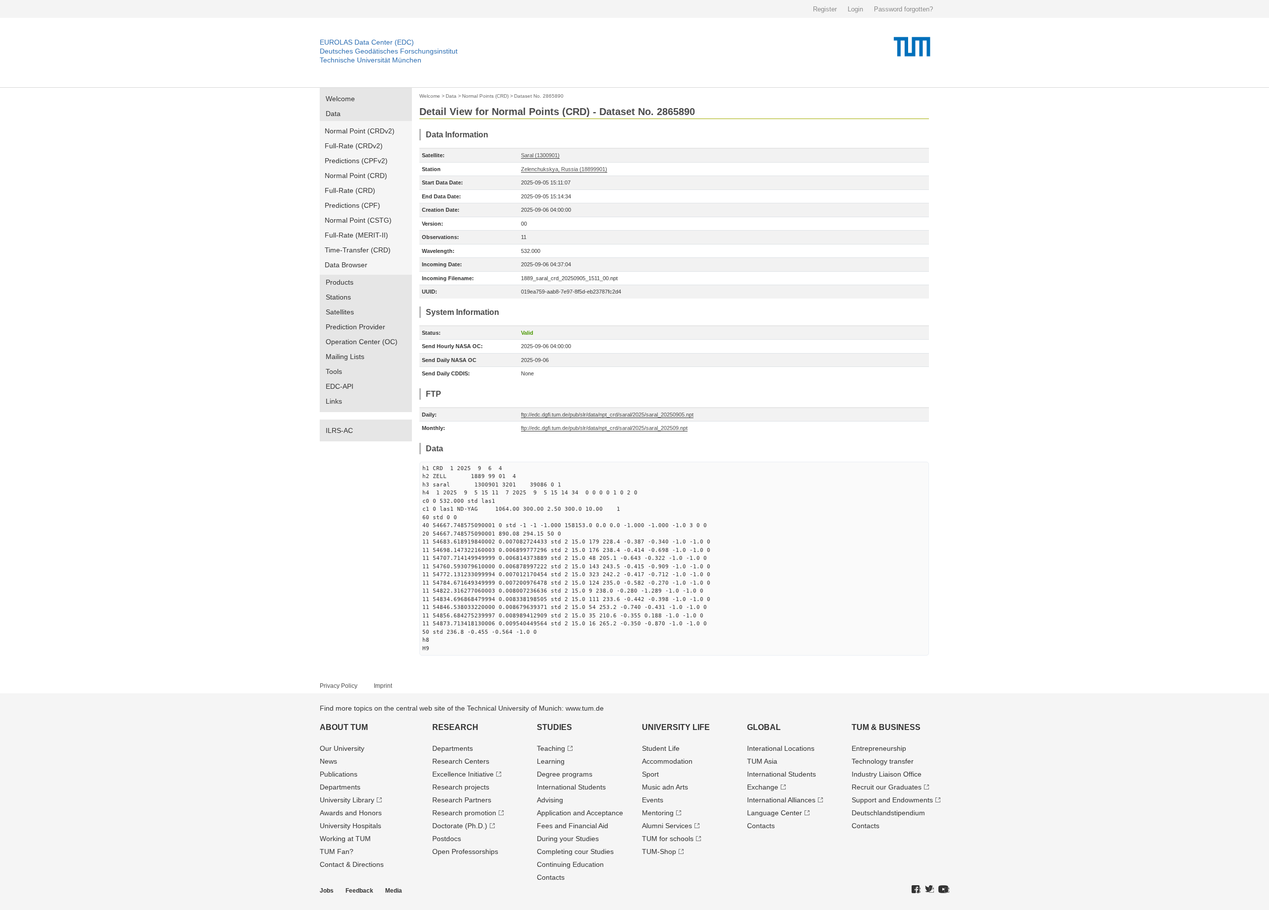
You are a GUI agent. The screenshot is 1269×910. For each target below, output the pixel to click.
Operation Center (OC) (362, 342)
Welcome (340, 99)
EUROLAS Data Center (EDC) (367, 42)
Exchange (762, 787)
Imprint (383, 685)
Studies (554, 727)
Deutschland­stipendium (888, 813)
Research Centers (460, 761)
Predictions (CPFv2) (356, 161)
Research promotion (464, 813)
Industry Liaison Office (887, 774)
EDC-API (339, 386)
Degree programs (564, 774)
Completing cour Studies (575, 851)
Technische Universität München (370, 60)
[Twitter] (929, 889)
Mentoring (658, 813)
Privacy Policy (338, 685)
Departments (340, 787)
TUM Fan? (336, 851)
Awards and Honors (351, 813)
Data (333, 114)
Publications (338, 774)
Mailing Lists (345, 357)
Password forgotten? (903, 9)
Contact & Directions (352, 864)
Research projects (460, 787)
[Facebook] (916, 889)
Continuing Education (570, 864)
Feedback (359, 890)
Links (334, 401)
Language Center (774, 813)
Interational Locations (780, 748)
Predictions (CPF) (352, 205)
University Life (676, 727)
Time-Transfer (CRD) (358, 250)
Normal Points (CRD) (485, 96)
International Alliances (781, 800)
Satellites (340, 312)
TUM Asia (762, 761)
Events (652, 800)
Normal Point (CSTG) (358, 220)
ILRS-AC (339, 430)
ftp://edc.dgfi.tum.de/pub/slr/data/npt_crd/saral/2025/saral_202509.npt (604, 428)
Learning (551, 761)
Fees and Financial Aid (572, 826)
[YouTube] (943, 889)
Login (855, 9)
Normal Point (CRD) (356, 176)
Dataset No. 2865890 (539, 96)
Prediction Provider (355, 327)
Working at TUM (345, 839)
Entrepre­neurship (879, 748)
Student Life (661, 748)
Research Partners (461, 800)
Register (825, 9)
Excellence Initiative (463, 774)
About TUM (344, 727)
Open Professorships (465, 851)
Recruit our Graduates (887, 787)
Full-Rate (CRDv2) (354, 146)
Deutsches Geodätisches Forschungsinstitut (389, 51)
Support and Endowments (892, 800)
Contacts (551, 877)
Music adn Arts (665, 787)
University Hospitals (350, 826)
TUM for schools (667, 839)
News (328, 761)
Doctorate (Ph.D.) (459, 826)
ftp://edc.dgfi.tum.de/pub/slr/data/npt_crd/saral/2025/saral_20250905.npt (607, 415)
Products (339, 282)
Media (393, 890)
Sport (650, 774)
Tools (334, 371)
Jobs (327, 890)
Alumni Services (667, 826)
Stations (338, 297)
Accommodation (667, 761)
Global (764, 727)
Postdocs (446, 839)
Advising (550, 800)
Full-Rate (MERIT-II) (356, 235)
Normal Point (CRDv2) (360, 131)
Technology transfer (883, 761)
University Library (347, 800)
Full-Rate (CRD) (350, 190)
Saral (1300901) (540, 155)
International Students (571, 787)
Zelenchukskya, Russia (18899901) (564, 169)
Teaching (551, 748)
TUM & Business (886, 727)
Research (455, 727)
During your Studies (568, 839)
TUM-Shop (659, 851)
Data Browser (346, 265)
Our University (342, 748)
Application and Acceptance (580, 813)
